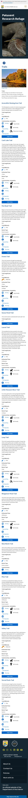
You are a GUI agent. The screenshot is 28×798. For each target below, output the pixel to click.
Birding (6, 123)
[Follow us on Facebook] (4, 750)
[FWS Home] (2, 6)
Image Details (4, 88)
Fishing (6, 190)
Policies (6, 773)
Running (7, 198)
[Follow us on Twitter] (11, 750)
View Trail (10, 136)
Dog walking (5, 128)
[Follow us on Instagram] (7, 750)
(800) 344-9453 (7, 756)
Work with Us (8, 777)
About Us (6, 764)
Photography (5, 133)
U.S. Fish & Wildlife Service (11, 7)
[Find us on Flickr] (18, 750)
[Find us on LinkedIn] (14, 750)
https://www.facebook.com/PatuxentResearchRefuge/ (15, 63)
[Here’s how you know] (14, 2)
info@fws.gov (18, 756)
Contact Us (7, 768)
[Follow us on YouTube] (22, 750)
